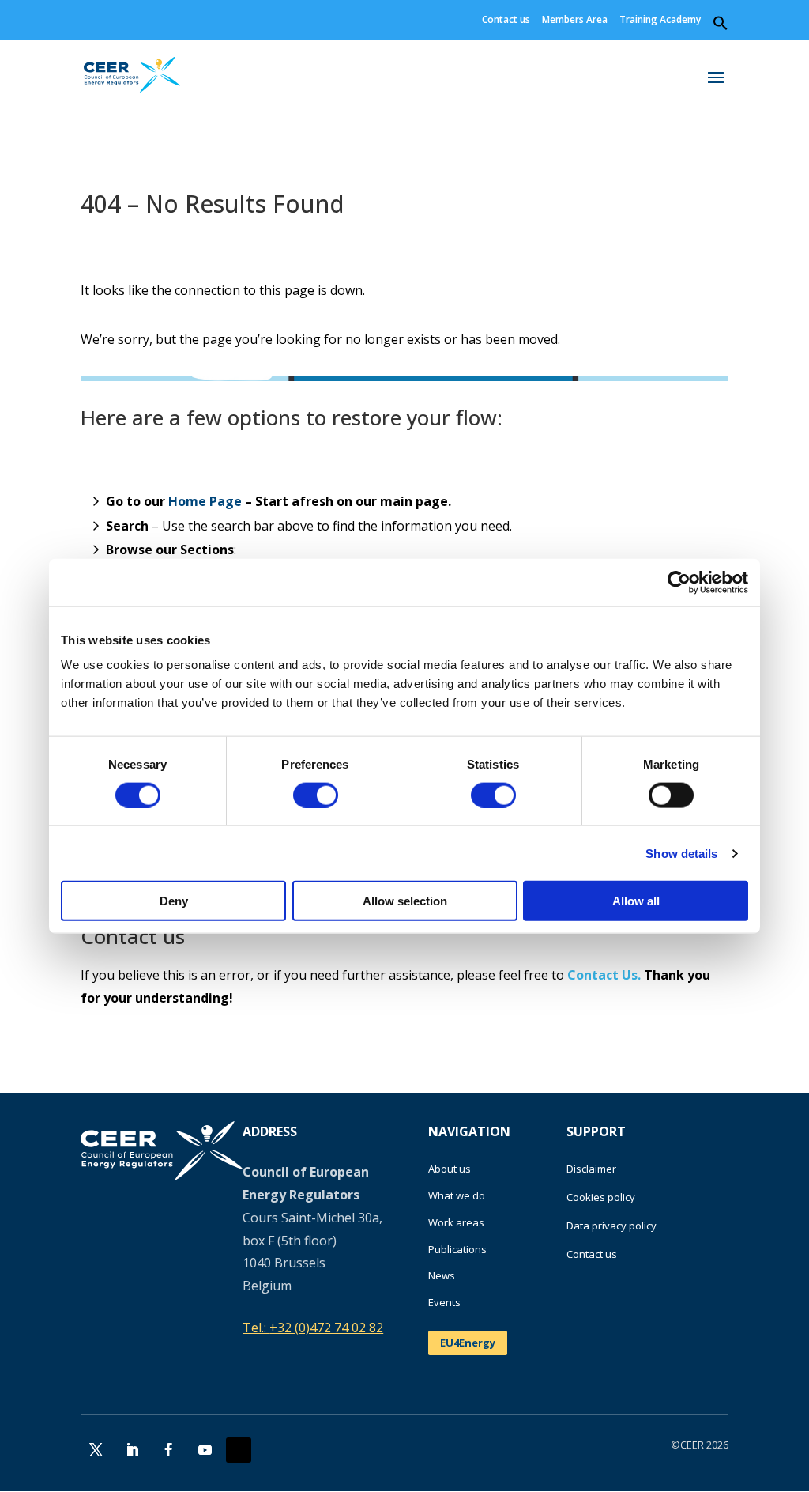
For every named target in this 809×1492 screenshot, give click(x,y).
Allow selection (405, 901)
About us (449, 1168)
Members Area (575, 20)
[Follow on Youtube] (205, 1450)
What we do (456, 1195)
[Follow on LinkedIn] (132, 1450)
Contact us (506, 20)
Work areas (456, 1222)
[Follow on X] (96, 1450)
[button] (720, 27)
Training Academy (660, 20)
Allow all (636, 901)
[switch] (315, 794)
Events (444, 1302)
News (441, 1275)
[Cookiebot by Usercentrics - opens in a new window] (679, 582)
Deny (174, 901)
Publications (457, 1249)
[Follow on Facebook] (168, 1450)
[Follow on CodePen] (238, 1450)
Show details (681, 852)
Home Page (205, 501)
